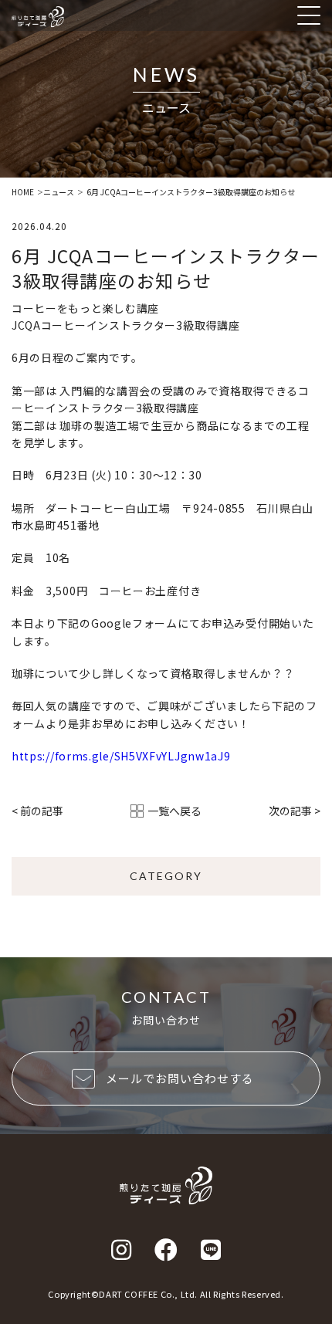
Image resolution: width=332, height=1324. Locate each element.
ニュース (58, 192)
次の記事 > (294, 811)
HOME (23, 192)
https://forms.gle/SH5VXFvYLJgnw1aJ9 (121, 756)
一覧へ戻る (174, 811)
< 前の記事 (37, 811)
